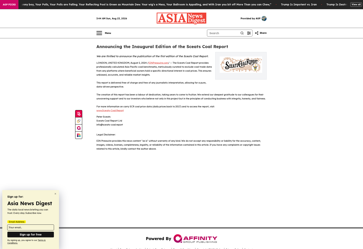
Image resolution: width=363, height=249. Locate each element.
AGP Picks (9, 4)
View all (356, 4)
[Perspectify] (78, 120)
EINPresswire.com (158, 62)
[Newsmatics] (78, 135)
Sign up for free (31, 234)
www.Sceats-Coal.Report (110, 110)
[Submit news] (78, 113)
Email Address (16, 221)
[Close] (55, 193)
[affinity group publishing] (78, 128)
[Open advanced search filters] (248, 33)
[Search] (242, 33)
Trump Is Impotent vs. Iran (299, 4)
